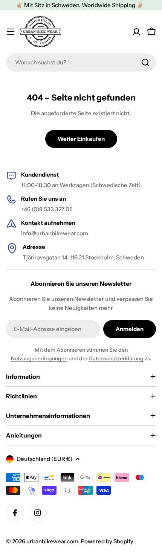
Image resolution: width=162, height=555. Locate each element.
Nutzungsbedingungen (39, 358)
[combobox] (81, 62)
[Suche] (145, 62)
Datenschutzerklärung (116, 358)
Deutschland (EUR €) (44, 458)
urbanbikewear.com (52, 541)
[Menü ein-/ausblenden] (10, 31)
